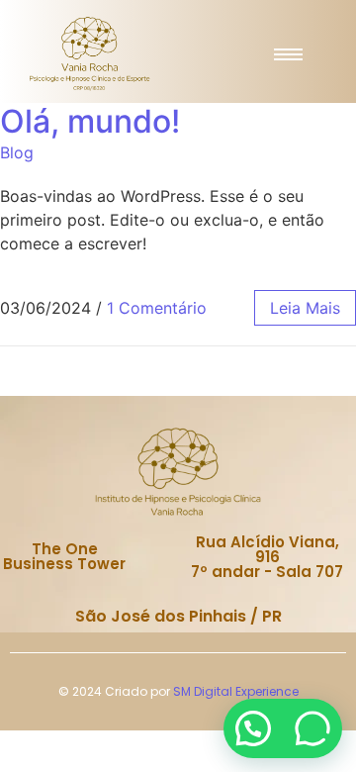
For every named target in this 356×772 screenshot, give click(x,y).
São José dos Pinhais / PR (178, 616)
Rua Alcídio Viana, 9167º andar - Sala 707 (267, 556)
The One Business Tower (64, 556)
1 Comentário (157, 308)
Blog (17, 152)
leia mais (305, 308)
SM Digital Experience (236, 691)
